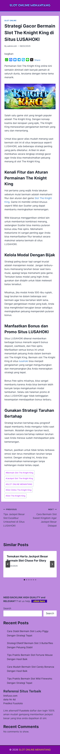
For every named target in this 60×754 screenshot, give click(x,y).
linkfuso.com (10, 695)
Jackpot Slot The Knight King (19, 478)
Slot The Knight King (15, 496)
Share (37, 60)
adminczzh (12, 46)
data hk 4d (9, 699)
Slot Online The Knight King (18, 490)
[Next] (52, 564)
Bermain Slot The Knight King (19, 473)
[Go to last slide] (8, 564)
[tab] (24, 579)
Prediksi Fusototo (13, 703)
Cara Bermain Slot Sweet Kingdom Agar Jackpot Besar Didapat (45, 517)
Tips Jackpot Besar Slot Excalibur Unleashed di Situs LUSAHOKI (14, 517)
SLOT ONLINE (10, 20)
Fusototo (24, 710)
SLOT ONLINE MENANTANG (19, 484)
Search (7, 608)
